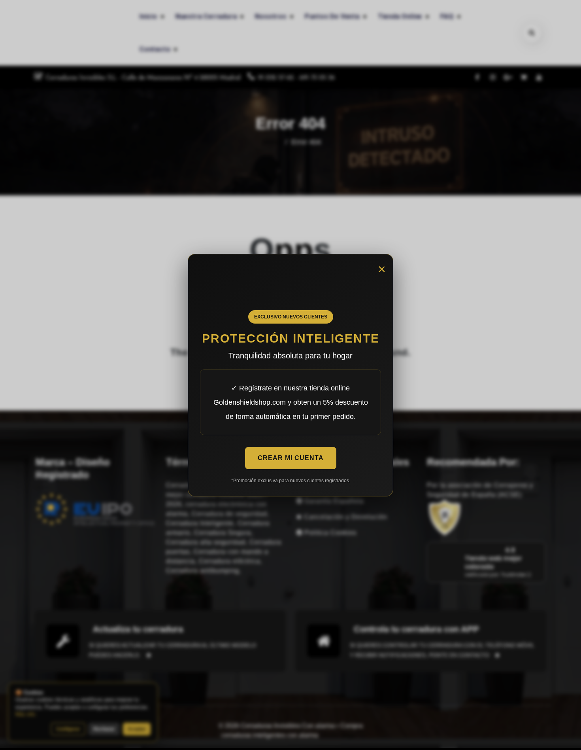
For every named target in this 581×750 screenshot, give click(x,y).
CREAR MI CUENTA (291, 458)
